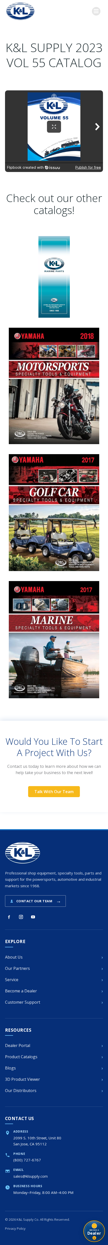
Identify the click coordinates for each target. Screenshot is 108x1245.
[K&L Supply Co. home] (22, 853)
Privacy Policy (15, 1228)
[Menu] (96, 11)
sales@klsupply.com (30, 1176)
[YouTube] (33, 917)
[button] (54, 791)
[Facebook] (9, 917)
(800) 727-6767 (27, 1159)
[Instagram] (21, 917)
